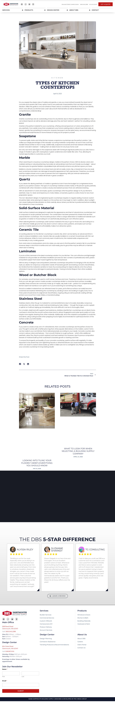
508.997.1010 (9, 651)
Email (4, 681)
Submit (21, 691)
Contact (95, 10)
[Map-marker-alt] (33, 4)
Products (29, 10)
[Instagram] (26, 4)
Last (23, 676)
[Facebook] (22, 4)
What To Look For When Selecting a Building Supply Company (78, 451)
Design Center (53, 10)
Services (6, 10)
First (3, 676)
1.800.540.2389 (10, 631)
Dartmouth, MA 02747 (10, 628)
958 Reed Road (7, 626)
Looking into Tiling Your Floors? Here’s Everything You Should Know (37, 463)
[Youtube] (29, 4)
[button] (20, 364)
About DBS (73, 10)
